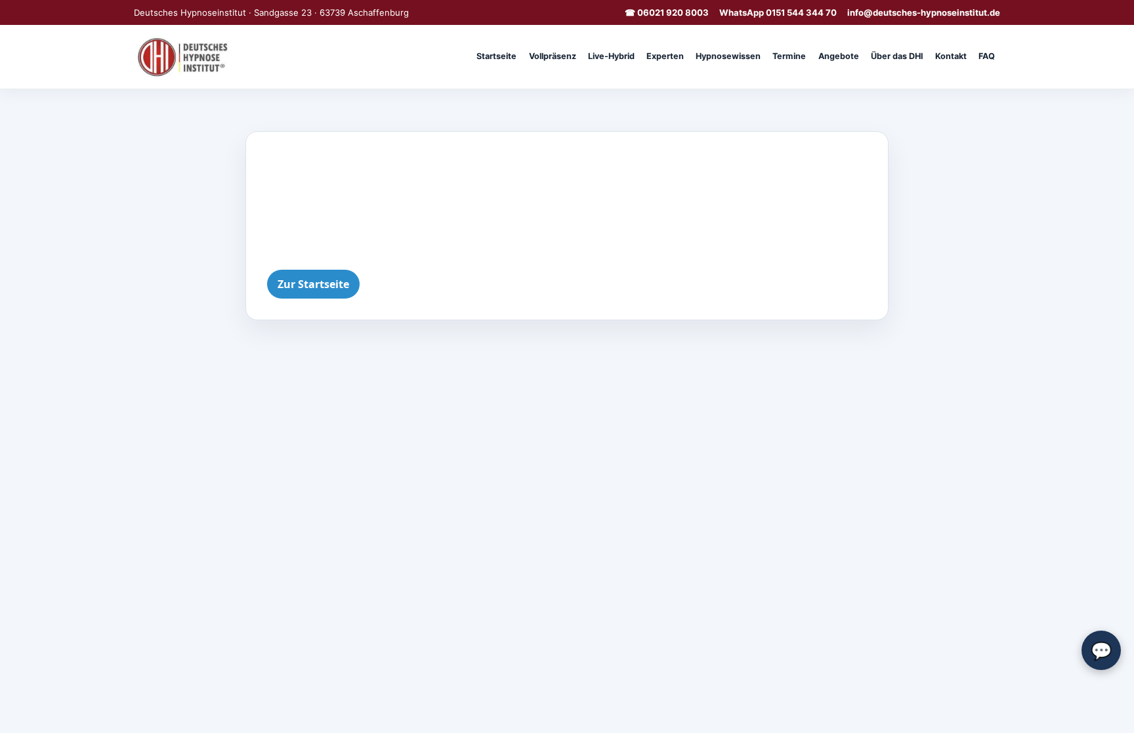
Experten (665, 56)
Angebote (838, 56)
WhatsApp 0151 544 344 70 (778, 12)
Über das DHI (897, 56)
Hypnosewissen (728, 56)
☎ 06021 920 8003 (667, 12)
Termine (789, 56)
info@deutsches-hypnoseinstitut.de (923, 12)
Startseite (496, 56)
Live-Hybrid (611, 56)
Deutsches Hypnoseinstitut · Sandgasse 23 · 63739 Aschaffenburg (271, 12)
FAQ (986, 56)
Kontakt (951, 56)
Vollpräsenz (552, 56)
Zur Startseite (313, 284)
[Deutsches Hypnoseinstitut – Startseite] (185, 56)
